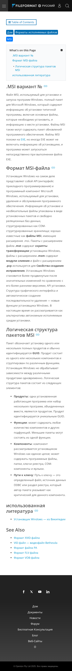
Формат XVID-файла (27, 538)
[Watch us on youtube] (40, 591)
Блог (35, 635)
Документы (35, 612)
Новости (35, 618)
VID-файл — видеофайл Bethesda (35, 543)
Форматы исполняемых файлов (36, 32)
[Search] (67, 5)
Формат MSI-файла (24, 60)
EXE (23, 139)
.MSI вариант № (22, 55)
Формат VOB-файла (26, 557)
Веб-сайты (35, 641)
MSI (9, 39)
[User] (59, 5)
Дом (9, 32)
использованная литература (31, 75)
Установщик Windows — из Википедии (39, 519)
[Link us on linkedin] (48, 591)
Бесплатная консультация (35, 629)
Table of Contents (22, 22)
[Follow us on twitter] (32, 591)
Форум (35, 623)
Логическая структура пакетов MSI (35, 68)
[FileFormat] (25, 5)
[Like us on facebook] (24, 591)
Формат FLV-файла (26, 552)
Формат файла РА (25, 548)
